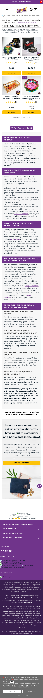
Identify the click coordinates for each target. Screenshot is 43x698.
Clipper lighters (32, 286)
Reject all (31, 691)
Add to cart (11, 73)
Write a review (21, 463)
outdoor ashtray (21, 214)
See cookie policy (23, 687)
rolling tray (15, 239)
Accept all (11, 691)
